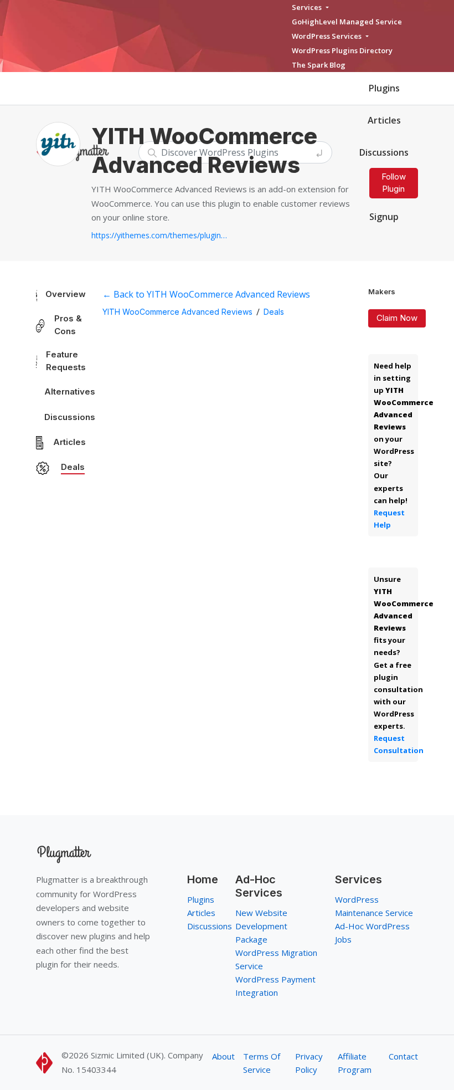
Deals (73, 467)
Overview (65, 294)
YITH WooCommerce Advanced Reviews (177, 311)
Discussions (69, 417)
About (223, 1056)
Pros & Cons (68, 324)
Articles (384, 120)
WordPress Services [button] (327, 36)
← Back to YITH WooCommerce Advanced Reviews (206, 294)
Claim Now (396, 318)
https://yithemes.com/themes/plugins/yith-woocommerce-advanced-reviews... (160, 235)
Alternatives (69, 391)
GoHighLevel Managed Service (347, 22)
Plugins (384, 88)
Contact (403, 1056)
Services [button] (307, 7)
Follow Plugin (393, 183)
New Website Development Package (261, 926)
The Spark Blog (318, 65)
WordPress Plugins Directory (342, 50)
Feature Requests (66, 360)
